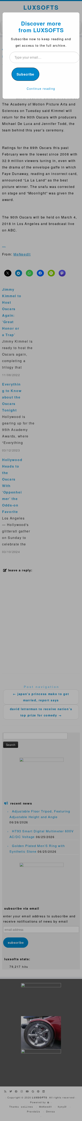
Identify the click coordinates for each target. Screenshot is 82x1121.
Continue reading (41, 88)
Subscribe (25, 74)
